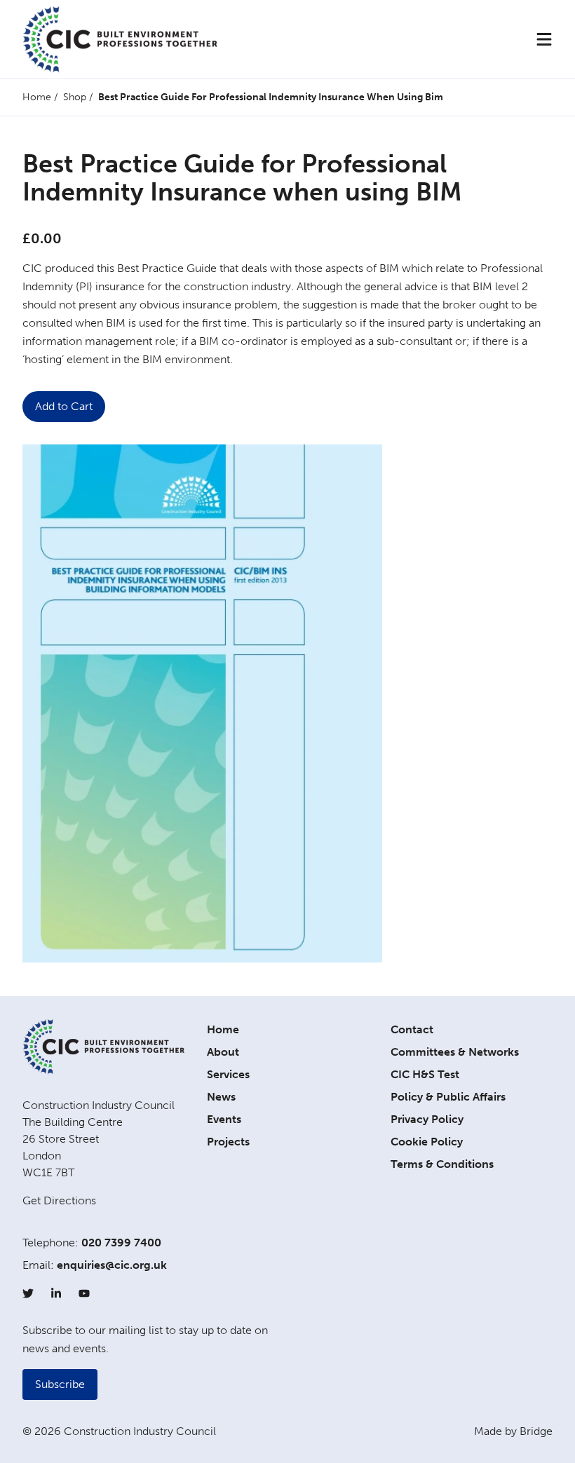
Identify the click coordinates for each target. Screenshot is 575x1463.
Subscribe (60, 1384)
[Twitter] (28, 1293)
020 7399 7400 (121, 1242)
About (223, 1052)
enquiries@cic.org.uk (112, 1265)
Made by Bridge (513, 1431)
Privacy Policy (427, 1119)
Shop (74, 97)
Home (36, 97)
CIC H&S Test (425, 1074)
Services (228, 1074)
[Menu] (544, 39)
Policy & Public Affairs (448, 1096)
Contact (412, 1029)
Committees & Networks (455, 1052)
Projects (228, 1141)
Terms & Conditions (442, 1164)
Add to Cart (64, 406)
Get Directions (59, 1200)
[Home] (119, 39)
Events (224, 1119)
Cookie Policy (427, 1141)
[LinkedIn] (56, 1293)
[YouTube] (84, 1293)
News (221, 1096)
